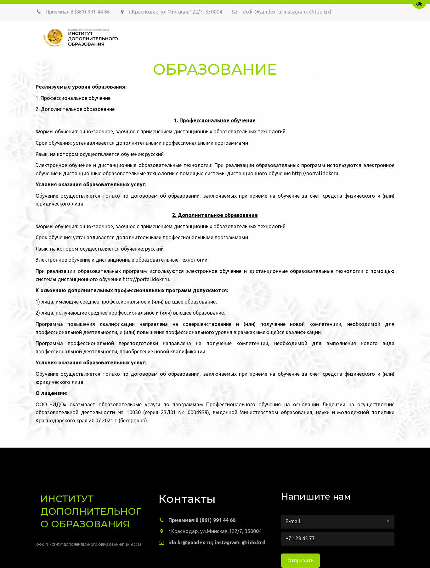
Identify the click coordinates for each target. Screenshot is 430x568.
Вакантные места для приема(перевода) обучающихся (299, 38)
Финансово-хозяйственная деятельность (159, 38)
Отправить (300, 560)
